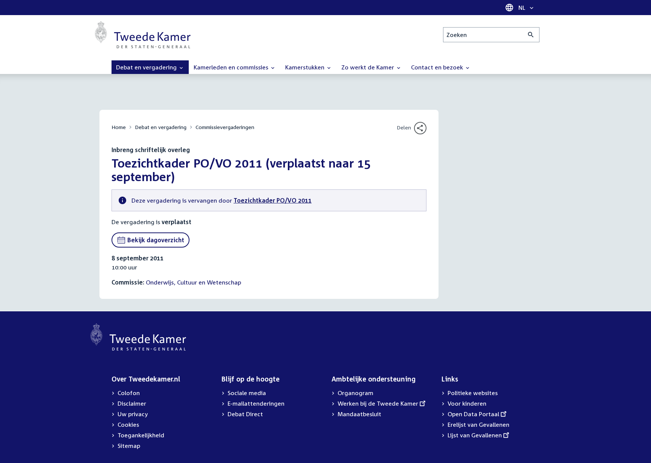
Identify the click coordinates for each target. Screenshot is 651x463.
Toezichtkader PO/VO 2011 (273, 200)
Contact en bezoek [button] (438, 67)
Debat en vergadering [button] (147, 67)
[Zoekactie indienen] (531, 34)
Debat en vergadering (160, 127)
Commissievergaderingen (225, 127)
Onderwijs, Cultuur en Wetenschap (193, 282)
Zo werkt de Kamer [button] (368, 67)
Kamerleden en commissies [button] (232, 67)
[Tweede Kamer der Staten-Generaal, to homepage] (143, 34)
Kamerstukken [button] (305, 67)
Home (119, 127)
